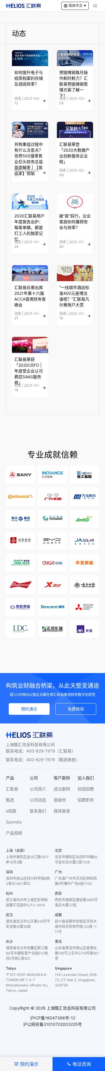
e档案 (11, 810)
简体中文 (76, 5)
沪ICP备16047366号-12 (52, 1017)
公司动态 (38, 799)
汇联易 (12, 788)
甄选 (10, 799)
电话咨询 (81, 1064)
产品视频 (14, 832)
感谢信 (60, 799)
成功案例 (62, 788)
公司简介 (38, 788)
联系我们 (38, 810)
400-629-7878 (40, 759)
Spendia (14, 821)
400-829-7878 (40, 750)
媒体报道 (62, 810)
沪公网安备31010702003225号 (52, 1024)
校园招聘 (86, 788)
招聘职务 (86, 799)
